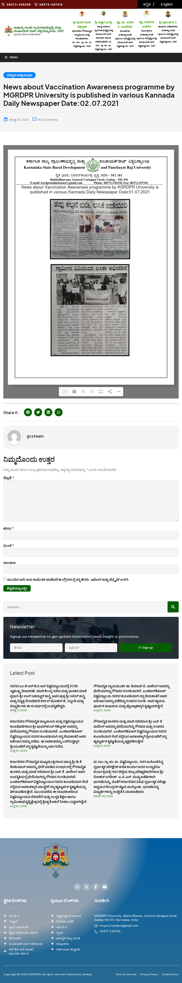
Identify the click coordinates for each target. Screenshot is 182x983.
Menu (14, 57)
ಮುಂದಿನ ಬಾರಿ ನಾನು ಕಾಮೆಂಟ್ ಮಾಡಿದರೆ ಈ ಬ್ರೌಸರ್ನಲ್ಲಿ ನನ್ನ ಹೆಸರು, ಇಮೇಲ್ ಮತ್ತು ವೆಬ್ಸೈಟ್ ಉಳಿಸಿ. (68, 579)
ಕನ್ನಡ (146, 4)
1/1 (64, 391)
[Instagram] (77, 887)
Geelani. (86, 974)
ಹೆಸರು (8, 528)
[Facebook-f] (96, 887)
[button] (28, 412)
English (167, 4)
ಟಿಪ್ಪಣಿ (8, 478)
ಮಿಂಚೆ (8, 545)
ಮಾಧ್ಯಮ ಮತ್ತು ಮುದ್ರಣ (19, 75)
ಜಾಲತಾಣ (9, 562)
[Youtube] (105, 887)
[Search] (173, 606)
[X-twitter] (87, 887)
